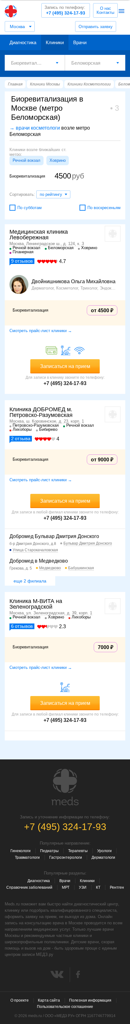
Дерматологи (103, 857)
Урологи (104, 851)
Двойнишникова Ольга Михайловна (73, 281)
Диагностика (22, 42)
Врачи (79, 42)
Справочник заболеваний (29, 887)
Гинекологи (20, 851)
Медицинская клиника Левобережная (38, 235)
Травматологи (27, 857)
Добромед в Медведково (38, 561)
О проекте (19, 1000)
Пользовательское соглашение (65, 1006)
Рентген (117, 887)
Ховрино (58, 160)
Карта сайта (49, 1000)
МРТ (65, 887)
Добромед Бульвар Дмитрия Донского (54, 536)
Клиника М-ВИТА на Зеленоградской (35, 604)
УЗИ (82, 887)
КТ (98, 887)
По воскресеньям (104, 207)
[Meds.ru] (65, 787)
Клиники (55, 42)
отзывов (22, 261)
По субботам (29, 207)
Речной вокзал (26, 160)
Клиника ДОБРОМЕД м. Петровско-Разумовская (41, 412)
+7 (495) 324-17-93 (64, 10)
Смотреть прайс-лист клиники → (40, 330)
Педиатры (49, 851)
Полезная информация (90, 1000)
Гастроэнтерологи (65, 857)
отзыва (20, 438)
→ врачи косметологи (34, 128)
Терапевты (78, 851)
